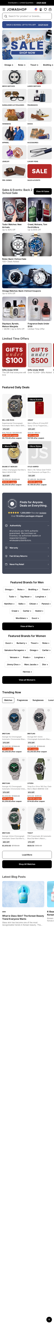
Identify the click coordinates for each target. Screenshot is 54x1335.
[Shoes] (39, 115)
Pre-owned (7, 180)
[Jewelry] (14, 152)
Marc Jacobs (30, 664)
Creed (14, 611)
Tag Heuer (25, 596)
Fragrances (32, 105)
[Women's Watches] (39, 77)
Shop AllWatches (27, 864)
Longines (39, 596)
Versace (13, 657)
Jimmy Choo (13, 664)
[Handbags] (14, 115)
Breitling (32, 589)
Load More (27, 855)
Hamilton (8, 604)
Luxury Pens (32, 161)
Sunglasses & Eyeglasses (13, 105)
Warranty (14, 548)
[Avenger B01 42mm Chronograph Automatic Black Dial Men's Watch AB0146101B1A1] (49, 710)
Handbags (6, 124)
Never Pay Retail (17, 564)
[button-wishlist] (45, 9)
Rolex (20, 65)
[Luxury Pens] (39, 152)
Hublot (38, 611)
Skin (4, 912)
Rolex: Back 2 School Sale (14, 259)
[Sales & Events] (39, 171)
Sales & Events (33, 180)
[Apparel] (14, 133)
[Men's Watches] (14, 77)
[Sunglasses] (14, 96)
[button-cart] (50, 9)
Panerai (45, 604)
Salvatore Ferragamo (14, 650)
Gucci (34, 618)
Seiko (21, 604)
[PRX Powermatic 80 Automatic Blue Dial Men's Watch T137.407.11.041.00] (49, 810)
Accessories (32, 143)
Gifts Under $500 (36, 370)
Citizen (32, 604)
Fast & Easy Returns (18, 556)
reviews (42, 513)
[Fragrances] (39, 96)
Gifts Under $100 (10, 370)
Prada (26, 657)
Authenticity (15, 525)
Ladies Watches (34, 86)
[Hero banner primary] (27, 45)
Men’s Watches (8, 86)
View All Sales (42, 191)
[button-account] (40, 9)
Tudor (12, 596)
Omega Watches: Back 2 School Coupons (21, 291)
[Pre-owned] (14, 171)
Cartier (26, 611)
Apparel (5, 143)
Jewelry (5, 161)
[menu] (4, 9)
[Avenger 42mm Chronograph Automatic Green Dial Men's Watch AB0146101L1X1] (23, 810)
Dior (44, 664)
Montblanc (21, 618)
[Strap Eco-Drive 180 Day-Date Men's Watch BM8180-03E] (49, 760)
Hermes (26, 672)
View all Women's (27, 680)
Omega (7, 65)
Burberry (21, 643)
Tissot (33, 65)
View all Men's (27, 626)
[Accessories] (39, 133)
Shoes (30, 124)
